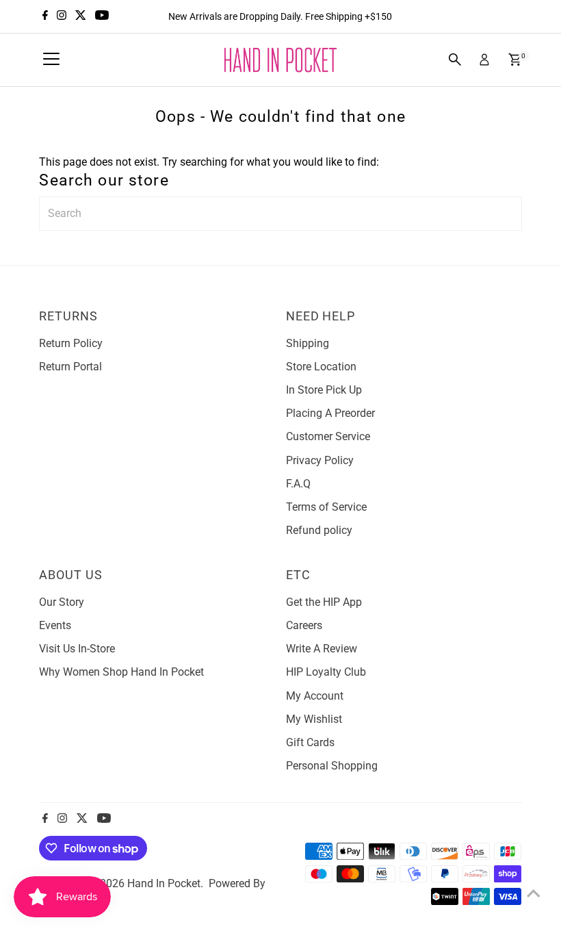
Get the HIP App (324, 602)
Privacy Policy (320, 460)
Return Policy (71, 343)
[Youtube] (102, 16)
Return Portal (70, 366)
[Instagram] (61, 16)
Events (55, 625)
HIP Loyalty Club (326, 671)
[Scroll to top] (533, 893)
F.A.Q (298, 483)
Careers (304, 625)
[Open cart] (515, 59)
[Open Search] (455, 59)
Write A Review (321, 648)
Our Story (61, 602)
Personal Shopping (332, 765)
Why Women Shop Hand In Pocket (121, 671)
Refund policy (319, 530)
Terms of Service (326, 506)
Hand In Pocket (163, 883)
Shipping (307, 343)
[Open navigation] (51, 59)
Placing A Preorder (330, 413)
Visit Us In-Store (77, 648)
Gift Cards (310, 742)
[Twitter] (81, 16)
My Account (314, 695)
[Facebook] (45, 16)
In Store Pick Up (324, 389)
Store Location (321, 366)
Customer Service (328, 436)
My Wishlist (314, 719)
